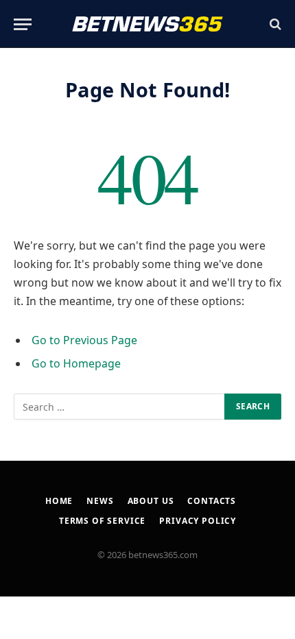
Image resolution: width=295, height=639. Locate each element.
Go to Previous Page (84, 340)
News (99, 501)
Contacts (211, 501)
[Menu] (23, 24)
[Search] (274, 24)
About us (151, 501)
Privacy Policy (197, 521)
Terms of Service (102, 521)
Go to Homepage (76, 363)
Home (59, 501)
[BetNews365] (147, 24)
